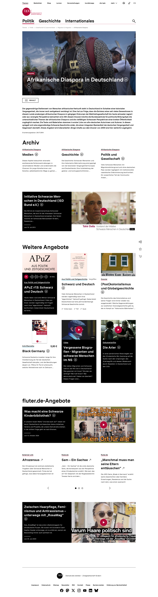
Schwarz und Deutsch (78, 284)
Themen (24, 27)
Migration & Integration (64, 27)
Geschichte (70, 154)
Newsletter (65, 585)
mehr (114, 3)
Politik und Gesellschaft (110, 157)
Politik (31, 27)
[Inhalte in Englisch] (135, 3)
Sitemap (56, 585)
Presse (88, 585)
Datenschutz (46, 585)
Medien (27, 154)
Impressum (35, 585)
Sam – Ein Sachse (75, 460)
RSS (73, 585)
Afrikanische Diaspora (81, 27)
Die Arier (109, 347)
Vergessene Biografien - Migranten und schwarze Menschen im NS (78, 354)
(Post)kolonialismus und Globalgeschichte (117, 286)
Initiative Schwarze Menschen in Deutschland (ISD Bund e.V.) (44, 201)
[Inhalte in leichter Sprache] (124, 3)
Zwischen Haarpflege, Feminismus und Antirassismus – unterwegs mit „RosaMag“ (45, 511)
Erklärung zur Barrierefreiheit (117, 585)
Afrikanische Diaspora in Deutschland (75, 79)
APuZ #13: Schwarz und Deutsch (38, 289)
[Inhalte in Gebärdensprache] (129, 3)
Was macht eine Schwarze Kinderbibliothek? (43, 413)
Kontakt (80, 585)
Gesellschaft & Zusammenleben (45, 27)
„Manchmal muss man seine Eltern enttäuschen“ (117, 464)
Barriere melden (98, 585)
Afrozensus (30, 460)
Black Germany (33, 351)
